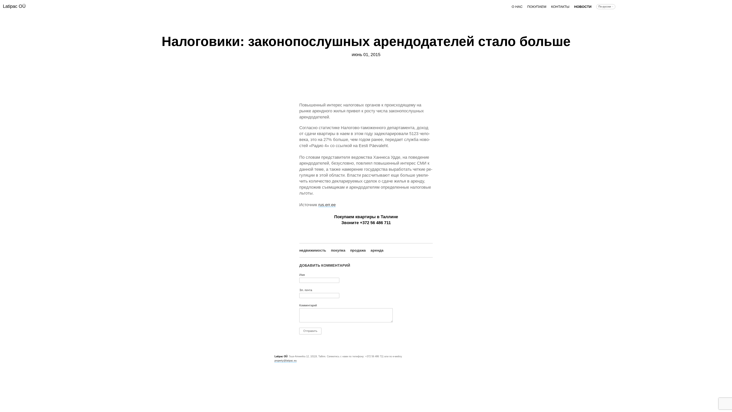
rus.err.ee (327, 204)
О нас (517, 7)
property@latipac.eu (285, 360)
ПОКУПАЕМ (536, 7)
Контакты (560, 7)
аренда (377, 250)
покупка (338, 250)
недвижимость (312, 250)
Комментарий (308, 305)
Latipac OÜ (14, 6)
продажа (358, 250)
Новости (583, 7)
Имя (302, 274)
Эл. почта (305, 290)
